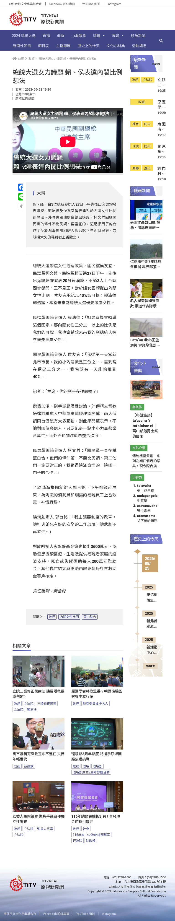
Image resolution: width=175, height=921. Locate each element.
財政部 (90, 840)
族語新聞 (138, 35)
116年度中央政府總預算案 (91, 834)
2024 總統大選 (24, 35)
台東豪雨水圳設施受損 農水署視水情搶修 (161, 148)
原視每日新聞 (24, 99)
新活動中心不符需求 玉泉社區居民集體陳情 (152, 650)
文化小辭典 (116, 45)
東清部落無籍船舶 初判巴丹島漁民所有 (152, 598)
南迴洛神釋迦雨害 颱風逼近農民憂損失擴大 (161, 126)
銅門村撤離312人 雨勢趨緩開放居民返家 (161, 171)
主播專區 (63, 45)
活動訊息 (139, 45)
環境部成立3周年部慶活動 (91, 772)
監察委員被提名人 (95, 703)
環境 (86, 766)
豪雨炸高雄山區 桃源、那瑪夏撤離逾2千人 (145, 227)
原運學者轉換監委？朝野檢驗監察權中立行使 (96, 694)
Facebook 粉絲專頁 (62, 4)
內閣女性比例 (69, 617)
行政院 (77, 840)
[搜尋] (161, 40)
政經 (52, 617)
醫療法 (32, 709)
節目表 (43, 45)
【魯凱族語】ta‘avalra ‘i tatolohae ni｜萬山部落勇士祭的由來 (145, 425)
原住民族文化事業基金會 (25, 4)
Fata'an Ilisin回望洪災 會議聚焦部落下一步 (145, 345)
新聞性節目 (22, 45)
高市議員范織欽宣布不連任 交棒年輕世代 (38, 756)
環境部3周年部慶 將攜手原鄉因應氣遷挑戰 (96, 756)
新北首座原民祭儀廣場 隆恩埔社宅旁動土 (152, 624)
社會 (86, 828)
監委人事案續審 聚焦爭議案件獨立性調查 (38, 819)
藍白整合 (89, 617)
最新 (60, 35)
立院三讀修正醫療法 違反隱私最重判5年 (38, 694)
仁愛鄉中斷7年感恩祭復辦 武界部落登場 (145, 267)
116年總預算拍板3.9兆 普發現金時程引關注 (95, 819)
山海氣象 (78, 35)
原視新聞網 (52, 21)
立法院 (28, 703)
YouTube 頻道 (91, 4)
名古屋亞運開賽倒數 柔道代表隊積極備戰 (145, 306)
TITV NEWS (50, 16)
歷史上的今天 (89, 45)
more (150, 666)
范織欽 (28, 766)
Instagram (114, 4)
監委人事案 (45, 828)
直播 (46, 35)
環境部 (97, 766)
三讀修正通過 (46, 703)
